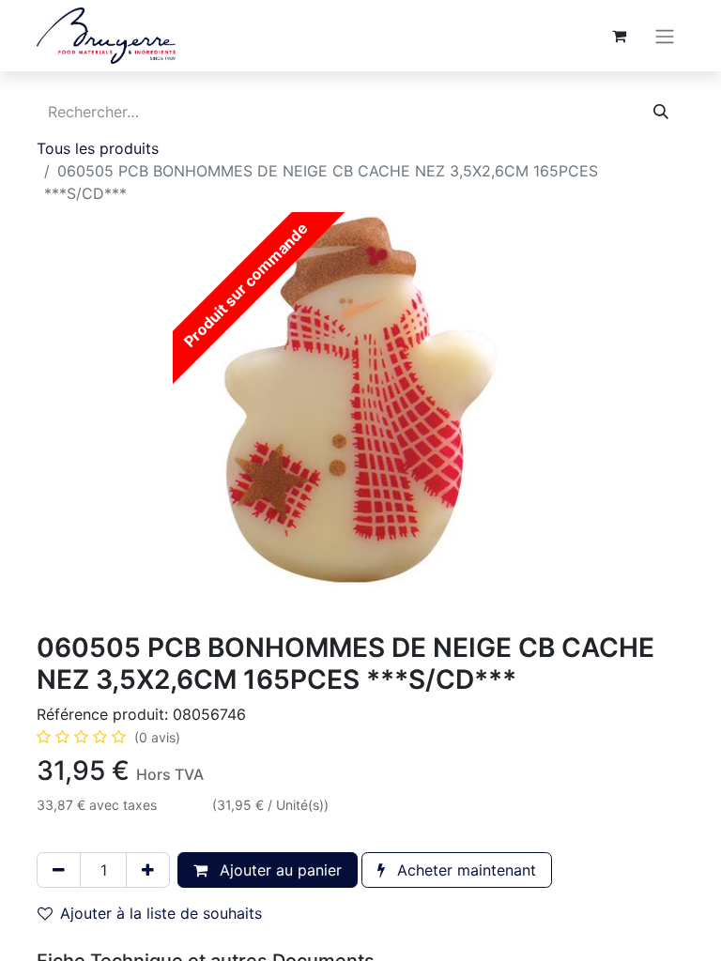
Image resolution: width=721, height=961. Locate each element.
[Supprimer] (59, 870)
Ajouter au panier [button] (278, 870)
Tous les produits (98, 148)
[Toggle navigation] (664, 35)
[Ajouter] (148, 870)
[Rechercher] (660, 112)
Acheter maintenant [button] (464, 870)
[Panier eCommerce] (618, 35)
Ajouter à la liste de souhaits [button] (161, 913)
